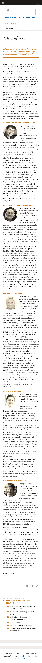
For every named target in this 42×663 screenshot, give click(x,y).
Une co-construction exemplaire (21, 625)
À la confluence (15, 622)
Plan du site (26, 656)
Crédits (24, 658)
